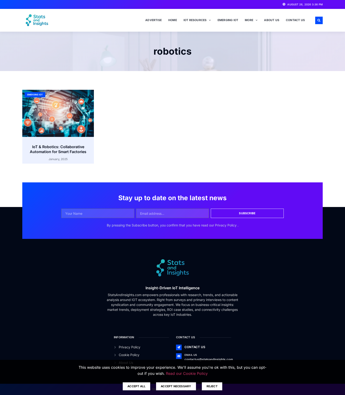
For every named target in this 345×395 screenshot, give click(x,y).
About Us (271, 20)
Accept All (136, 386)
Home (172, 20)
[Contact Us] (179, 347)
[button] (319, 20)
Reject (212, 386)
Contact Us (295, 20)
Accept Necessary (176, 386)
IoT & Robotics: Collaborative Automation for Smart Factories (58, 149)
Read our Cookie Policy (187, 373)
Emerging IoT (228, 20)
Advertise (153, 20)
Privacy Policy (226, 225)
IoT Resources (195, 20)
